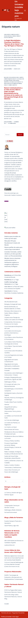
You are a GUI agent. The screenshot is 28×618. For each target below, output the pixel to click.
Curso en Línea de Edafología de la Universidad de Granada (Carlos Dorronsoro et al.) (13, 564)
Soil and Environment (10, 512)
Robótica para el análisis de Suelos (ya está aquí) (12, 237)
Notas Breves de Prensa (16, 83)
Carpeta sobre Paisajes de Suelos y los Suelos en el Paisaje (14, 79)
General (6, 404)
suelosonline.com (9, 545)
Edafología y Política (10, 382)
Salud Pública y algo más (11, 525)
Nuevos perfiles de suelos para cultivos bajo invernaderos (13, 248)
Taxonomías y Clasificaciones (12, 467)
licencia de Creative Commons (13, 195)
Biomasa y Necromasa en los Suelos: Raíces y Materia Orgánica (12, 313)
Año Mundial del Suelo (10, 302)
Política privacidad (6, 616)
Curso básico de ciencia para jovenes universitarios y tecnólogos (12, 333)
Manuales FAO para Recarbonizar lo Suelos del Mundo (12, 243)
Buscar (20, 134)
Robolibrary (7, 275)
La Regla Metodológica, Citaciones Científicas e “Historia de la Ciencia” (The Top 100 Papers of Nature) (14, 43)
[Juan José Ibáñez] (9, 227)
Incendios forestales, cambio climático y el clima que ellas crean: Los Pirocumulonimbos (13, 254)
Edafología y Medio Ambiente (12, 510)
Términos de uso (6, 613)
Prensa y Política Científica (12, 441)
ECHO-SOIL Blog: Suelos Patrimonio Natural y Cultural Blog (13, 597)
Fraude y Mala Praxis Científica (13, 402)
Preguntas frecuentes (18, 613)
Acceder (6, 604)
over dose (7, 286)
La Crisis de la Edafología (11, 420)
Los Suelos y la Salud (10, 427)
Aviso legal (15, 616)
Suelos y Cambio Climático (10, 85)
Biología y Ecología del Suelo (11, 77)
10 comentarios (12, 123)
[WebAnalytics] (5, 217)
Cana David (7, 291)
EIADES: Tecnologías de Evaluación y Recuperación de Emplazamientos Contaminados (13, 577)
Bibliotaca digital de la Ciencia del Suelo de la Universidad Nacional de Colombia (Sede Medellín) (14, 558)
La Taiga (16, 279)
